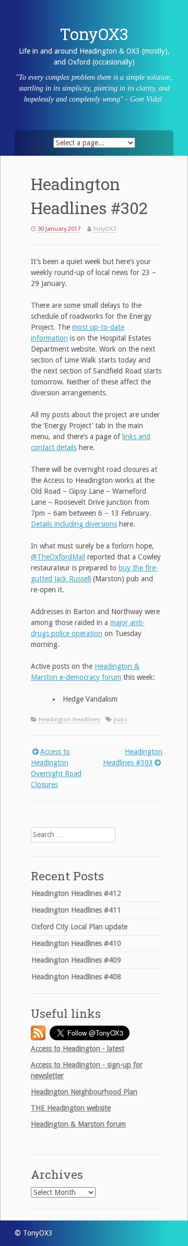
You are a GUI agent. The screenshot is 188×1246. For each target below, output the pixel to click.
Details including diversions (74, 524)
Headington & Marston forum (78, 1124)
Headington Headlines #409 (76, 960)
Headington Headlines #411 (76, 910)
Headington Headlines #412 (76, 893)
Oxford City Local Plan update (79, 927)
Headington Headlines (69, 719)
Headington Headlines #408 (76, 977)
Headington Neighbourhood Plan (84, 1092)
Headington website (71, 1108)
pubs (120, 719)
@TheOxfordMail (58, 557)
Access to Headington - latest (77, 1048)
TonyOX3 (94, 33)
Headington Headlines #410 (76, 943)
